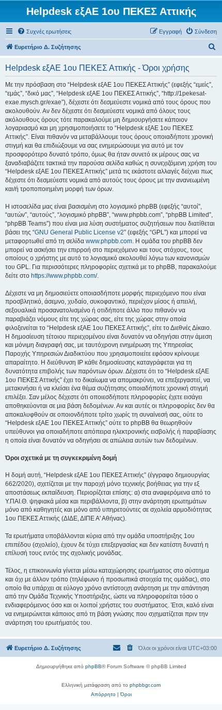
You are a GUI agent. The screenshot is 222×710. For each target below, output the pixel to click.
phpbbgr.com (145, 685)
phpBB (93, 666)
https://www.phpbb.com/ (64, 275)
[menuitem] (44, 31)
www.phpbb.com (109, 241)
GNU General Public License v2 (79, 232)
